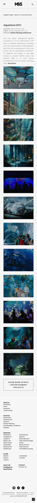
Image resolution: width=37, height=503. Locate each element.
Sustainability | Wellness (11, 426)
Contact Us (22, 467)
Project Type (8, 15)
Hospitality (7, 445)
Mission (5, 456)
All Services (7, 418)
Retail (21, 443)
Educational (7, 447)
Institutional (23, 435)
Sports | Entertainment (23, 15)
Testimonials (7, 410)
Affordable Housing (26, 449)
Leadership (23, 456)
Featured (6, 408)
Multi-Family (7, 443)
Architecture (26, 33)
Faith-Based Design (26, 441)
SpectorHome (24, 445)
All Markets (7, 435)
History (5, 458)
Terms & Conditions (22, 493)
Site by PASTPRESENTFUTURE (18, 496)
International (23, 447)
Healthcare (7, 449)
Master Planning (16, 33)
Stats (5, 406)
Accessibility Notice (9, 493)
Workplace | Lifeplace (7, 438)
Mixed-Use (7, 441)
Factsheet (7, 404)
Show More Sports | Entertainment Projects (18, 385)
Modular (6, 428)
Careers (22, 458)
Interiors (6, 422)
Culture (6, 460)
